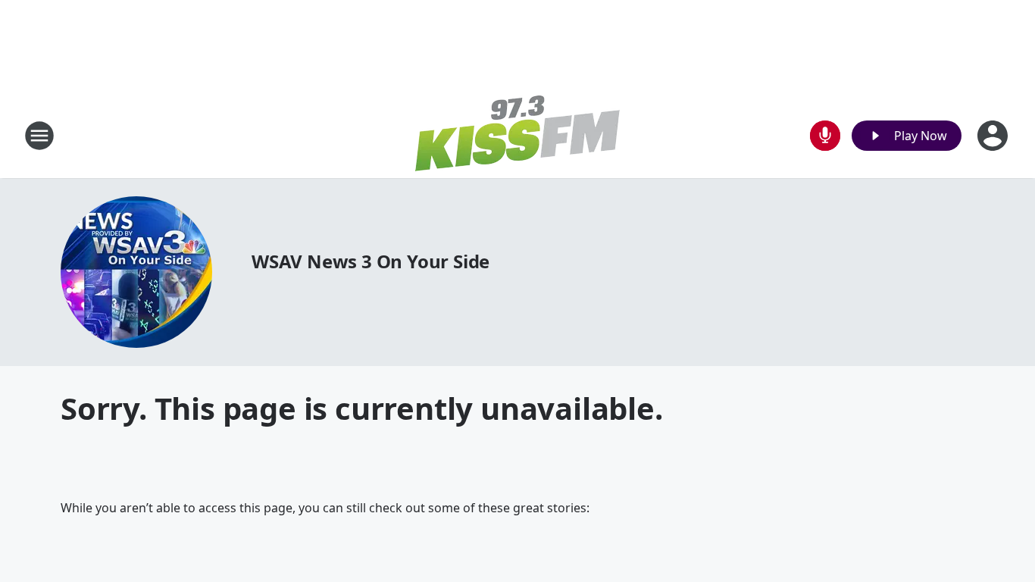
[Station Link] (517, 135)
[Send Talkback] (825, 135)
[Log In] (994, 135)
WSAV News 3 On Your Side (370, 261)
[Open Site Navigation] (39, 135)
